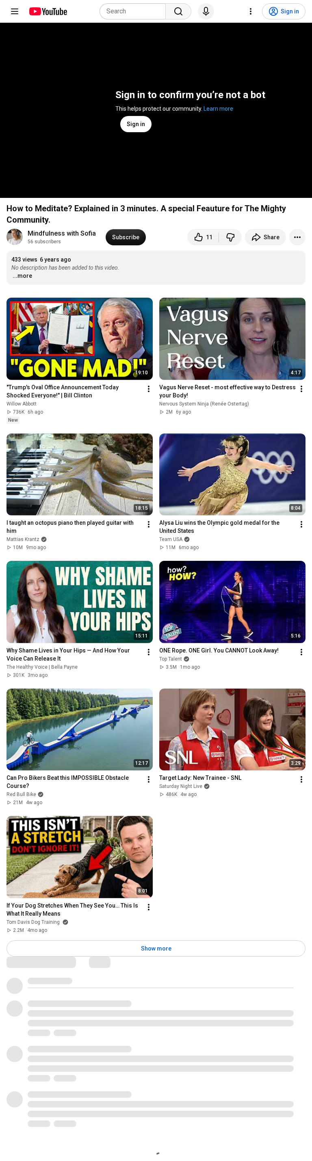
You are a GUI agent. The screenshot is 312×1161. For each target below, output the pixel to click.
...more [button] (22, 276)
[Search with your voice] (206, 11)
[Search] (178, 11)
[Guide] (15, 11)
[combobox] (135, 11)
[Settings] (251, 11)
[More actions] (297, 237)
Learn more (218, 108)
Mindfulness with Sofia (62, 233)
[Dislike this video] (230, 237)
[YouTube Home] (48, 11)
